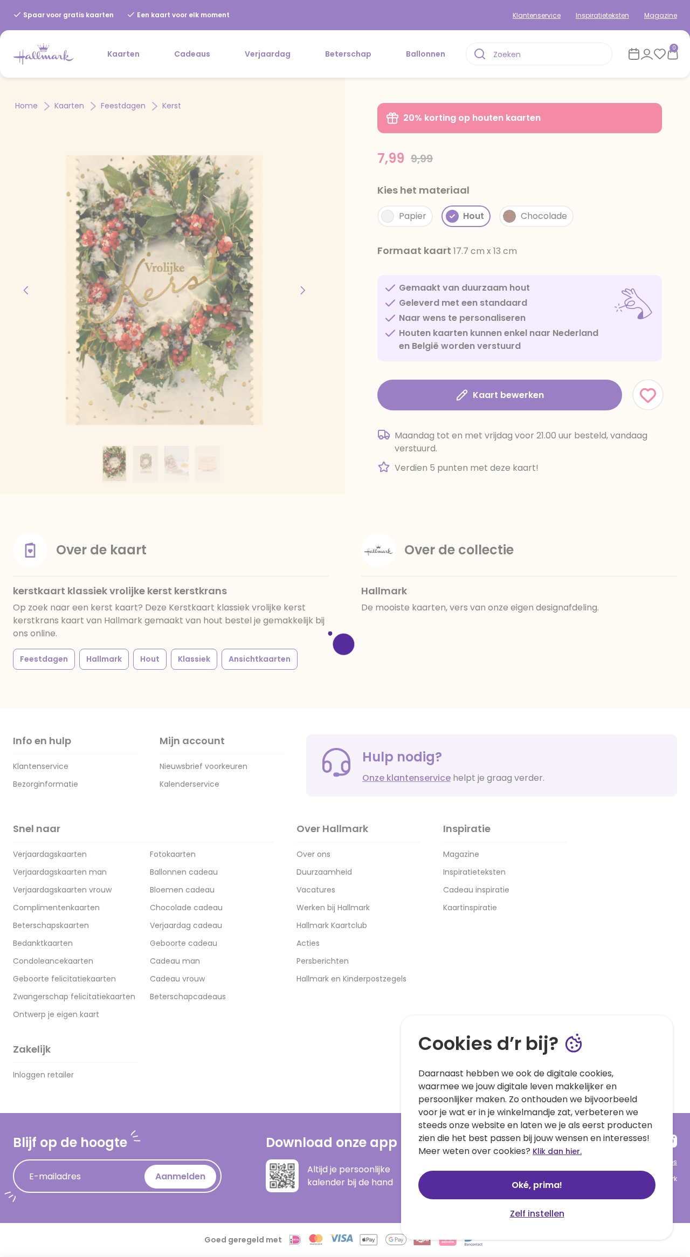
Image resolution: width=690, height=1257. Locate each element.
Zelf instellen (537, 1213)
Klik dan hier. (557, 1151)
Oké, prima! (537, 1185)
